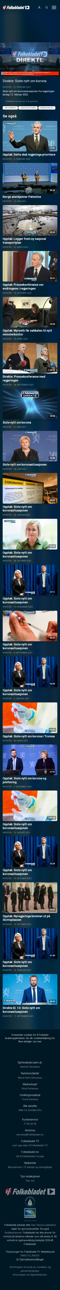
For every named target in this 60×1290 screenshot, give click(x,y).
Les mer (37, 1041)
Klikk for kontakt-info (30, 1110)
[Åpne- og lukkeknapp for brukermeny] (39, 7)
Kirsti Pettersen (30, 1088)
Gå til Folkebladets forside (30, 1156)
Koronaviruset (46, 108)
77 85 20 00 (30, 1123)
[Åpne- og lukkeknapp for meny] (54, 7)
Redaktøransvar (13, 1232)
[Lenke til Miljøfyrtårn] (30, 1213)
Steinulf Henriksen (30, 1066)
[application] (30, 59)
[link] (16, 7)
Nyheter (7, 87)
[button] (30, 59)
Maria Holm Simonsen (30, 1077)
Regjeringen (10, 108)
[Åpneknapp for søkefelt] (46, 7)
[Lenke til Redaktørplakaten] (30, 1202)
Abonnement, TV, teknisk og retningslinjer (30, 1167)
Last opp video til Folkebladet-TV (30, 1145)
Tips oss (30, 1180)
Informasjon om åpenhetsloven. (30, 1274)
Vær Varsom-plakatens (43, 1225)
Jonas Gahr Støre (28, 108)
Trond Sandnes (30, 1099)
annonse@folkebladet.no (30, 1134)
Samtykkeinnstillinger (32, 1259)
